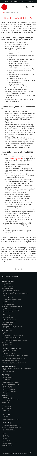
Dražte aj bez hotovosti (9, 319)
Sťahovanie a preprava (9, 431)
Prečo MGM (6, 332)
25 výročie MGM (7, 344)
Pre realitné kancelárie (9, 389)
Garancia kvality (7, 303)
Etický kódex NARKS (8, 287)
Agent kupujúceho (8, 317)
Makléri (5, 412)
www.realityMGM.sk (16, 159)
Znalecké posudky (8, 429)
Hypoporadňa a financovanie (11, 384)
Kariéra (5, 346)
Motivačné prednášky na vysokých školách (14, 362)
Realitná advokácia (8, 443)
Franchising (6, 334)
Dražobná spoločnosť (9, 328)
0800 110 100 (8, 2)
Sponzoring (6, 357)
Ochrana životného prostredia (11, 364)
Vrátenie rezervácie (8, 311)
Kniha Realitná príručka (9, 353)
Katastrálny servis (7, 445)
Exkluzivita (5, 435)
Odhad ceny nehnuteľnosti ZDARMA (12, 326)
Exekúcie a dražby (8, 388)
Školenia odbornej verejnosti (11, 360)
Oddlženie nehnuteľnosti (9, 321)
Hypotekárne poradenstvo (10, 425)
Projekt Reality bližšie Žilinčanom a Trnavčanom (15, 355)
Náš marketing (7, 339)
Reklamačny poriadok (9, 285)
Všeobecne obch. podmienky (11, 290)
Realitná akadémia (8, 397)
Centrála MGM (7, 407)
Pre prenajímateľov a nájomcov (11, 383)
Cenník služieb (7, 283)
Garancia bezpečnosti (9, 301)
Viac (2, 12)
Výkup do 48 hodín (8, 316)
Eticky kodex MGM (8, 288)
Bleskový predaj (7, 324)
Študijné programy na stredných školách (14, 358)
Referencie (6, 402)
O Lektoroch (6, 400)
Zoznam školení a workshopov (11, 399)
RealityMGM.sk (11, 453)
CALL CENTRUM (7, 408)
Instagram (5, 418)
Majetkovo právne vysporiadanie (12, 424)
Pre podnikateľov (7, 376)
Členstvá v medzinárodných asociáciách (13, 306)
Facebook (5, 416)
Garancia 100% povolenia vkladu (12, 299)
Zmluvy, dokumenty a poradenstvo (12, 393)
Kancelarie (6, 410)
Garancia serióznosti (8, 305)
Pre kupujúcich (7, 379)
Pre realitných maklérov (9, 391)
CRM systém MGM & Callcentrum (11, 337)
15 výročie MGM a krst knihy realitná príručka (15, 340)
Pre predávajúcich (8, 381)
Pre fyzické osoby (7, 377)
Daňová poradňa (7, 386)
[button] (27, 7)
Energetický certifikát (8, 371)
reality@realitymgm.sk (24, 2)
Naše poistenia (7, 308)
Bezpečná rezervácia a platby (11, 310)
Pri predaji (6, 437)
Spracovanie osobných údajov (11, 292)
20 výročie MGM (7, 342)
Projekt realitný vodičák (9, 350)
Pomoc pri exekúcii (8, 322)
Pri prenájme (6, 440)
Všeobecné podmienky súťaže (11, 419)
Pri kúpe (5, 438)
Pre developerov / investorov (11, 442)
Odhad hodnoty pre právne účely (12, 427)
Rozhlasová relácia (8, 352)
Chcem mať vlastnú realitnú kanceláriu (13, 335)
